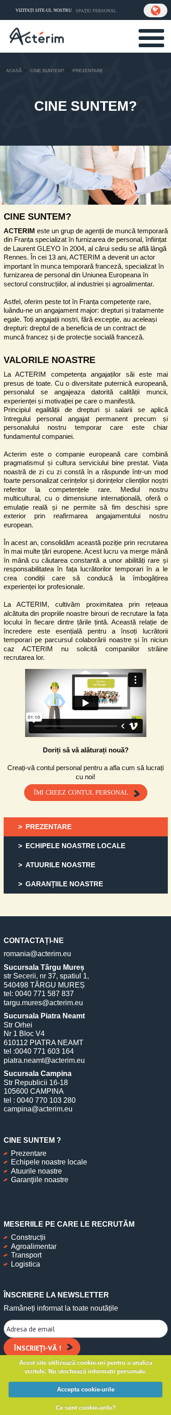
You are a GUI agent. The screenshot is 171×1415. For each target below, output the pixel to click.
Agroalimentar (34, 1246)
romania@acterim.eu (37, 954)
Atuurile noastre (36, 1171)
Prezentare (29, 1153)
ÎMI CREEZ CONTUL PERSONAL (81, 792)
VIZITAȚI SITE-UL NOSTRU (44, 10)
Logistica (25, 1264)
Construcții (28, 1237)
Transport (26, 1255)
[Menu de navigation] (151, 38)
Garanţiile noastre (39, 1180)
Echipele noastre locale (49, 1162)
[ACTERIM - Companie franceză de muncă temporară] (37, 35)
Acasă (14, 70)
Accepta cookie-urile (85, 1389)
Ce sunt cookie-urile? (86, 1407)
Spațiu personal (96, 10)
